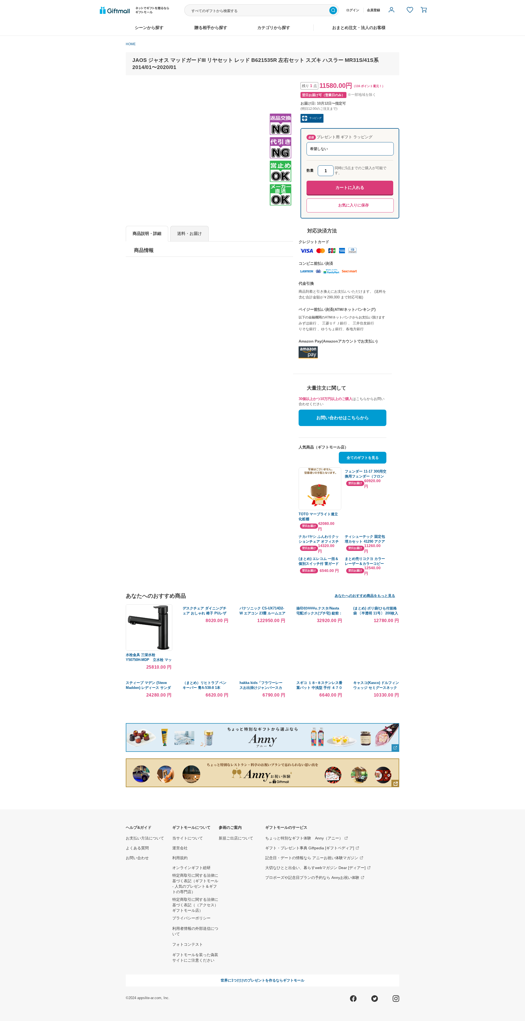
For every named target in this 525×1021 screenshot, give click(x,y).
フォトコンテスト (187, 944)
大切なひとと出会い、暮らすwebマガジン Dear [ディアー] (315, 867)
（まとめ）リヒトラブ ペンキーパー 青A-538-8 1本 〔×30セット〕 (204, 688)
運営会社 (180, 848)
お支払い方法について (145, 838)
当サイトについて (187, 838)
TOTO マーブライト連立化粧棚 (318, 516)
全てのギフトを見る (363, 458)
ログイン (352, 10)
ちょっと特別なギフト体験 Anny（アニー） (304, 838)
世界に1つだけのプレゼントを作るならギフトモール (262, 980)
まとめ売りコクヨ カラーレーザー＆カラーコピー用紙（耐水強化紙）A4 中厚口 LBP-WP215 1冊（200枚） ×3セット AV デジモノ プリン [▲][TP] (365, 561)
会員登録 (373, 10)
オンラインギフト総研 (191, 867)
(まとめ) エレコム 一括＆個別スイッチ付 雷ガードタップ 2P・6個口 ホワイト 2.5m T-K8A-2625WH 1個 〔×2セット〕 (319, 561)
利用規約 (180, 858)
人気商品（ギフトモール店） (323, 447)
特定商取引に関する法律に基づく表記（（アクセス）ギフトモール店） (195, 905)
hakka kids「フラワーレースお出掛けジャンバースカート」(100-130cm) (261, 688)
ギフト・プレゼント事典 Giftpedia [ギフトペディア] (309, 848)
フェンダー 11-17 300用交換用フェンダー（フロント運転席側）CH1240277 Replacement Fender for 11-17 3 (365, 474)
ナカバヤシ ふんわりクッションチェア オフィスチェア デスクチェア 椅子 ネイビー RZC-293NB (319, 539)
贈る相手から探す (210, 27)
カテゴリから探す (273, 27)
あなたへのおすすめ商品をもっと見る (365, 596)
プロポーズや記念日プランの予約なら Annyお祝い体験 (312, 877)
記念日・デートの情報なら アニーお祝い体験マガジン (311, 858)
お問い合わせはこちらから (342, 417)
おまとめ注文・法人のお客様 (359, 27)
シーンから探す (149, 27)
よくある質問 (137, 848)
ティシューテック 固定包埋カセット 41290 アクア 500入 (365, 539)
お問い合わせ (137, 858)
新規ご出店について (236, 838)
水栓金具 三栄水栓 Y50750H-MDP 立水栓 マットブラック (149, 660)
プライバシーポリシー (191, 918)
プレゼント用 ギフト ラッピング (340, 137)
